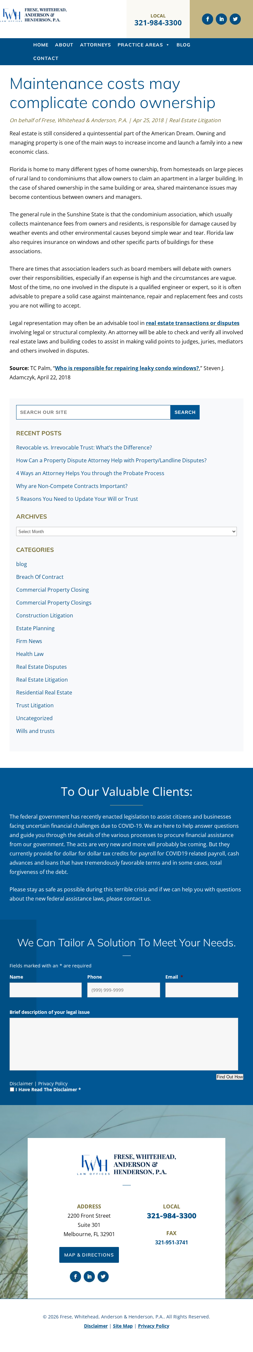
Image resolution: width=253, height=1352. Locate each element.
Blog (183, 45)
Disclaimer (21, 1083)
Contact (46, 58)
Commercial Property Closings (54, 602)
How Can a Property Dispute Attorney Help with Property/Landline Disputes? (111, 460)
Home (40, 45)
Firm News (29, 641)
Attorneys (95, 45)
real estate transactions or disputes (192, 323)
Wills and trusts (35, 731)
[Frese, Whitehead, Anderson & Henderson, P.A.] (33, 20)
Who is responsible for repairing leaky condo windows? (127, 368)
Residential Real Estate (44, 692)
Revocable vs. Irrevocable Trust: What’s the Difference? (84, 447)
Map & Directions (89, 1255)
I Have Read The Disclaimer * (48, 1089)
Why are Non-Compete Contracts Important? (71, 486)
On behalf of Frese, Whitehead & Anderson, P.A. (68, 120)
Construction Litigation (44, 615)
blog (21, 564)
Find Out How (230, 1076)
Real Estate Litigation (195, 120)
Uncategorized (34, 718)
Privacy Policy (53, 1083)
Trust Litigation (35, 705)
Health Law (29, 654)
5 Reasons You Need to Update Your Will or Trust (77, 498)
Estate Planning (35, 628)
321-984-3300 (158, 22)
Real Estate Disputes (41, 666)
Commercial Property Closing (52, 589)
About (64, 45)
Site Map (123, 1326)
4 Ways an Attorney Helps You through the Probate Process (90, 473)
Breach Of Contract (40, 577)
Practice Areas (140, 45)
